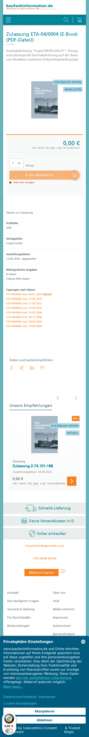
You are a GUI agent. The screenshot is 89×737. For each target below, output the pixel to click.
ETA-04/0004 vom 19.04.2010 (24, 307)
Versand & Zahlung (20, 609)
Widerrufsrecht (64, 609)
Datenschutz (62, 626)
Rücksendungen (18, 626)
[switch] (9, 731)
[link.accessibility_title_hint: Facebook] (11, 368)
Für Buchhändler (19, 617)
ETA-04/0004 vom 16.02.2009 (24, 312)
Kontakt (13, 593)
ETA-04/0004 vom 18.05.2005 (24, 321)
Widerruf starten (41, 573)
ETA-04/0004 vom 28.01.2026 (29, 294)
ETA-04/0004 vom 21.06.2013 (24, 303)
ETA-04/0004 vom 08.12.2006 (24, 317)
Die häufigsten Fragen (23, 601)
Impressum (60, 617)
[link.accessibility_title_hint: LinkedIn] (32, 368)
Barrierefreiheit (64, 634)
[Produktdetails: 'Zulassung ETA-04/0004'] (44, 100)
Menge (29, 165)
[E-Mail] (42, 368)
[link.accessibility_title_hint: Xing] (22, 368)
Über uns (59, 593)
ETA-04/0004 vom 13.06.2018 (24, 298)
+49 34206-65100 (44, 558)
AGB (56, 601)
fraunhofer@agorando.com (44, 546)
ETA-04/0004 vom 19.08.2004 (24, 326)
